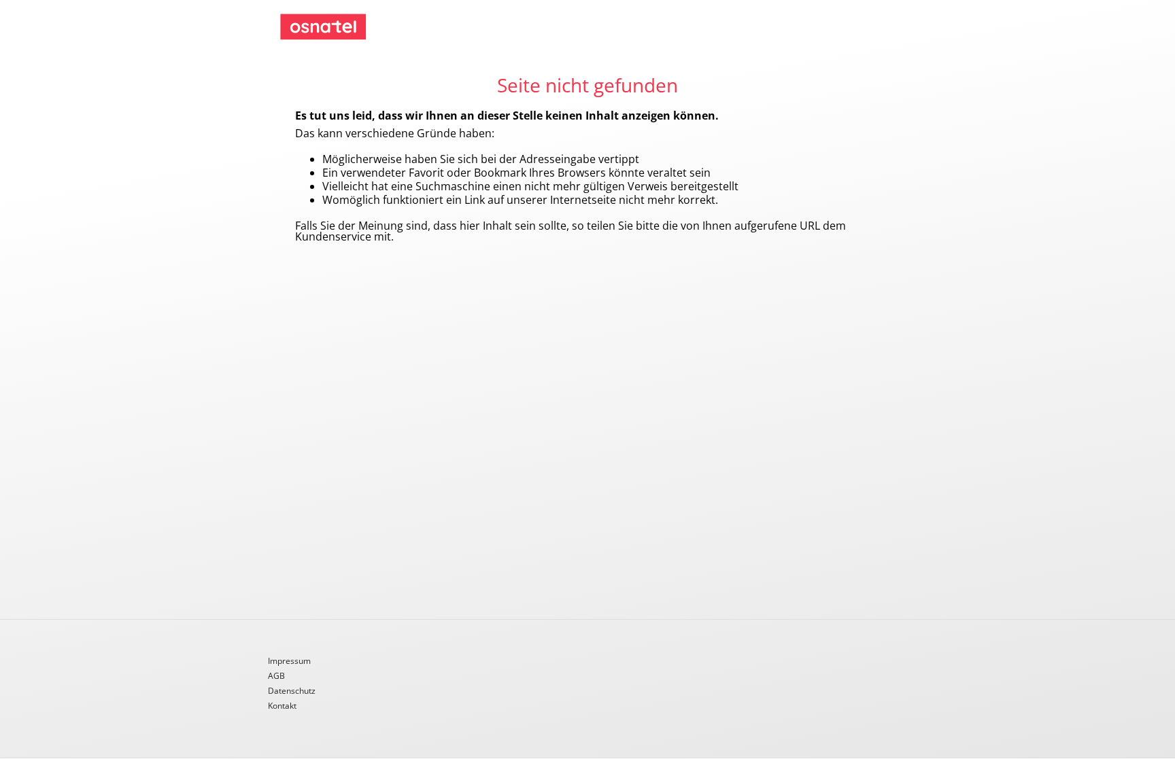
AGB (276, 677)
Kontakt (282, 706)
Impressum (289, 662)
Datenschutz (292, 691)
